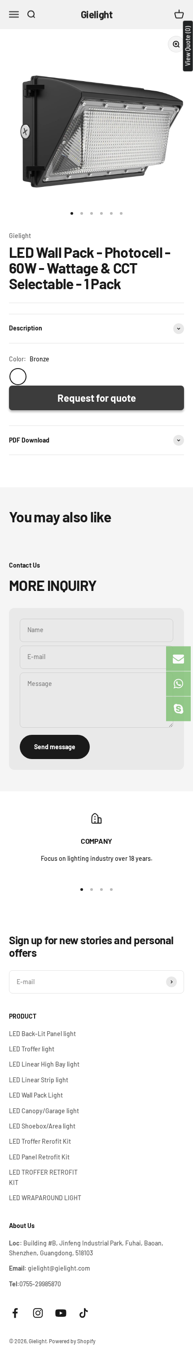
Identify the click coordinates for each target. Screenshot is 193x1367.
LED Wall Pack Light (36, 1095)
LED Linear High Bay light (44, 1064)
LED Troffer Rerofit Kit (40, 1141)
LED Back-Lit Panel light (42, 1033)
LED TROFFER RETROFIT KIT (43, 1177)
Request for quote (96, 398)
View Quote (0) (188, 46)
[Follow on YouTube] (61, 1313)
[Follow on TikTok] (84, 1313)
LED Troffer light (31, 1049)
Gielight (20, 235)
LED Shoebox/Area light (42, 1126)
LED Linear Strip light (38, 1080)
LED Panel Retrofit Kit (39, 1157)
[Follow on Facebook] (15, 1313)
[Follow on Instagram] (38, 1313)
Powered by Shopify (72, 1341)
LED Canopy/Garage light (44, 1111)
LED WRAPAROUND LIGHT (45, 1198)
